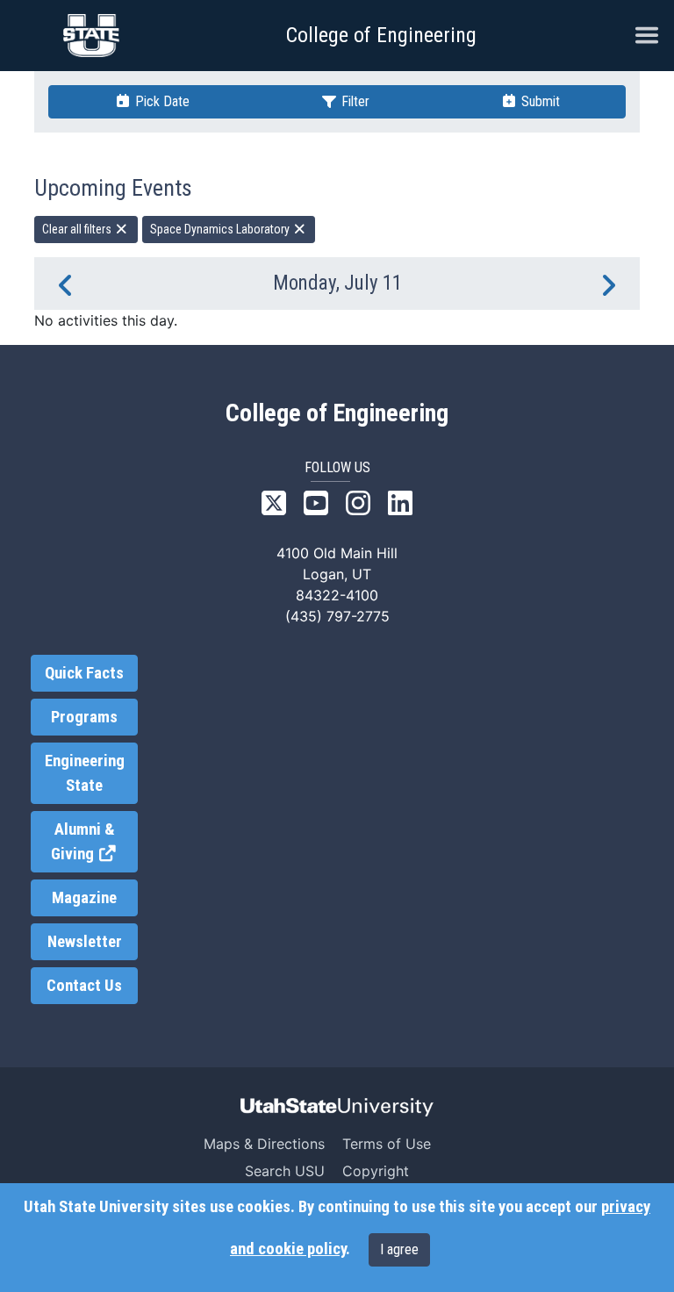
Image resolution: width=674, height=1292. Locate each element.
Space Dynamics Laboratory (221, 229)
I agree (399, 1249)
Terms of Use (386, 1143)
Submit (539, 101)
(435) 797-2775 (337, 616)
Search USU (285, 1171)
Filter (353, 101)
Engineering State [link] (85, 773)
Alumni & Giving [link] (94, 842)
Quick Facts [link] (84, 673)
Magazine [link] (84, 898)
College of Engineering (381, 35)
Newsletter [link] (84, 941)
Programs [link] (84, 717)
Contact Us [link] (84, 985)
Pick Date (161, 101)
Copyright (375, 1171)
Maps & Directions (264, 1143)
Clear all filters (78, 229)
